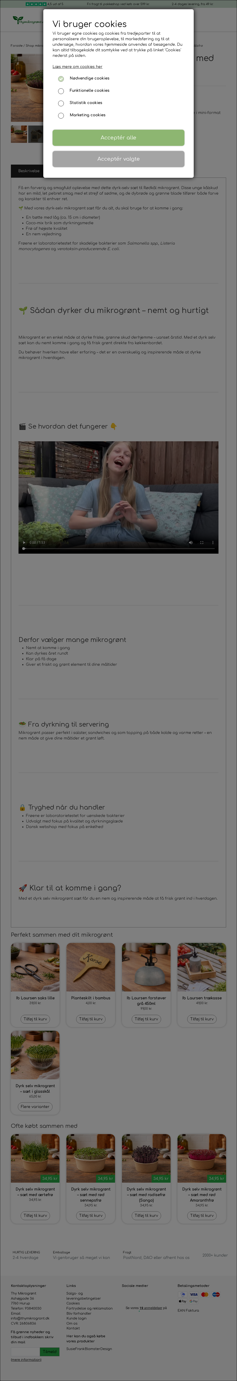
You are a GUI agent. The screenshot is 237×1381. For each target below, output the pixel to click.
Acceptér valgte (118, 159)
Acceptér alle (118, 138)
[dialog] (118, 690)
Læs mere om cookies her (78, 67)
